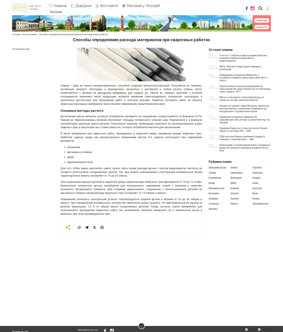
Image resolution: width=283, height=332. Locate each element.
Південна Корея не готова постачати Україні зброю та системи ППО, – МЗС (243, 129)
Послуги (234, 198)
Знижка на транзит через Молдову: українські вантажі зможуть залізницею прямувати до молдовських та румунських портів (244, 108)
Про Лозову (56, 11)
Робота (234, 203)
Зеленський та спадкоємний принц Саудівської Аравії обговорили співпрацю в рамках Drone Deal (245, 148)
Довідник (83, 6)
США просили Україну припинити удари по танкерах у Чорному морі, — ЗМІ (242, 138)
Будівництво (215, 177)
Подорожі (214, 203)
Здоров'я (257, 167)
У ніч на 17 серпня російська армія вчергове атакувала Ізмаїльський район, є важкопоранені (243, 58)
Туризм (212, 172)
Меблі (233, 183)
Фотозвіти (109, 6)
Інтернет (234, 188)
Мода (255, 193)
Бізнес (212, 183)
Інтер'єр (234, 193)
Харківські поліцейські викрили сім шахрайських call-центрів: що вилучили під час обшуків (244, 120)
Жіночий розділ (216, 188)
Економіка (214, 193)
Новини (60, 6)
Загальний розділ (217, 167)
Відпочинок (236, 177)
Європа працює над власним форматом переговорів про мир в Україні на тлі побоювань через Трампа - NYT (245, 89)
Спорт (255, 183)
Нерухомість (236, 172)
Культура (257, 188)
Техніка (233, 167)
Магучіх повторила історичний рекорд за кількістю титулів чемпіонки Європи (241, 98)
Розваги (256, 177)
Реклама (213, 208)
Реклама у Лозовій (143, 6)
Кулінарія (213, 198)
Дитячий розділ (260, 203)
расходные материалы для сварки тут (123, 92)
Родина (256, 198)
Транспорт (257, 172)
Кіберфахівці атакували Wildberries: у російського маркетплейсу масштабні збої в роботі (243, 78)
